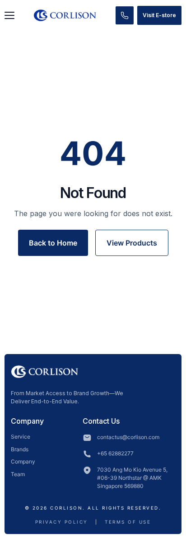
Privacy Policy (61, 522)
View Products (132, 242)
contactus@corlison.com (128, 437)
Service (20, 436)
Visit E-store (159, 15)
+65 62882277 (115, 453)
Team (18, 474)
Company (23, 461)
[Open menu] (9, 15)
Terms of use (128, 522)
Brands (19, 449)
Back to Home (53, 242)
